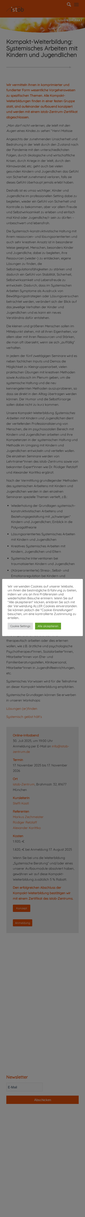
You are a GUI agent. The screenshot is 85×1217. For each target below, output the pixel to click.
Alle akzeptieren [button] (48, 626)
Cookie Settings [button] (20, 626)
